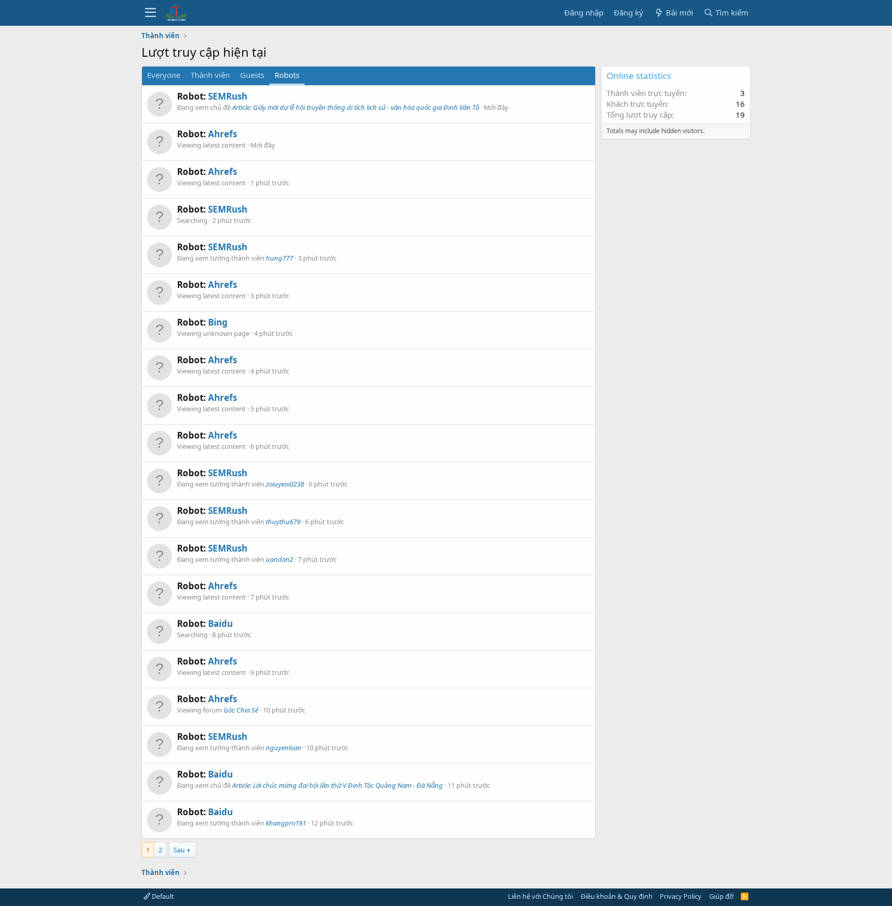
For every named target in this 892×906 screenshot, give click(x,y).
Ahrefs (222, 134)
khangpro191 (286, 823)
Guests (252, 75)
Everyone (163, 75)
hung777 (279, 258)
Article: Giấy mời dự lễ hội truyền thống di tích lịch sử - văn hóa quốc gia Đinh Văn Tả (355, 107)
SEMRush (227, 96)
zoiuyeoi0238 (285, 484)
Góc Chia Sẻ (241, 710)
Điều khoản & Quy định (616, 896)
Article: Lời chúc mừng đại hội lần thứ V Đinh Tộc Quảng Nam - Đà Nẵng (337, 785)
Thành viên (210, 75)
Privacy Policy (681, 896)
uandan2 (279, 559)
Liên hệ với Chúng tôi (540, 896)
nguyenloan (283, 747)
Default (162, 896)
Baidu (220, 623)
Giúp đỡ (721, 896)
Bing (218, 322)
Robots (287, 75)
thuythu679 (283, 521)
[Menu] (150, 13)
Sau (179, 849)
